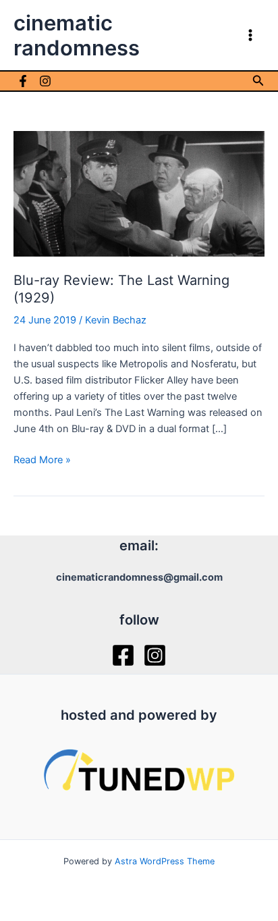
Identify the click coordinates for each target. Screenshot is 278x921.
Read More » (42, 460)
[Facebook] (22, 81)
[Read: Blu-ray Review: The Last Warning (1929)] (139, 193)
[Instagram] (45, 81)
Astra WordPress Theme (165, 861)
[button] (258, 80)
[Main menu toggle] (250, 35)
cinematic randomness (76, 35)
